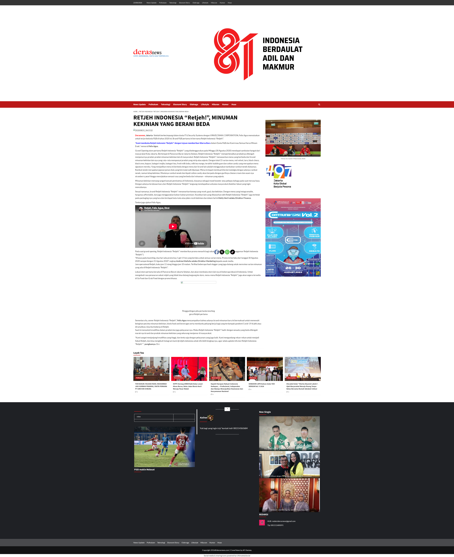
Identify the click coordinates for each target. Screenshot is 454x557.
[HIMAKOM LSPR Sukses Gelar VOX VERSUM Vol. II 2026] (265, 369)
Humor (222, 3)
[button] (319, 104)
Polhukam (163, 3)
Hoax (230, 3)
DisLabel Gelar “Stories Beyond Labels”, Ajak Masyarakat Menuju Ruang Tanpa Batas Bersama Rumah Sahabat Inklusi (302, 386)
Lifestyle (205, 3)
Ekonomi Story (184, 3)
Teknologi (172, 3)
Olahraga (196, 3)
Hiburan (214, 3)
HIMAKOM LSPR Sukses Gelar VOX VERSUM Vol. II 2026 (262, 385)
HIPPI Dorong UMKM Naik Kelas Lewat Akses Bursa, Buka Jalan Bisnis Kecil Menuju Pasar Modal (188, 386)
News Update (151, 3)
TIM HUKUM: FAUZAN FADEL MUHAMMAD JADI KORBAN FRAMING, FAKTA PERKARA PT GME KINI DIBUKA (151, 386)
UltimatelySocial (243, 555)
